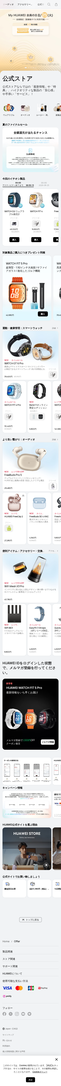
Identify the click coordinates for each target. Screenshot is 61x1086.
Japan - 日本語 (11, 1028)
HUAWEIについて (12, 973)
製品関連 (8, 951)
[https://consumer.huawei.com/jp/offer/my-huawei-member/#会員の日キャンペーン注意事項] (30, 41)
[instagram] (17, 1014)
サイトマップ (8, 1034)
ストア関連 (9, 958)
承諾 (30, 1079)
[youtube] (23, 1014)
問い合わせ (7, 1040)
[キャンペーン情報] (27, 804)
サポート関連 (10, 966)
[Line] (29, 1014)
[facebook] (4, 1014)
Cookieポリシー (40, 1071)
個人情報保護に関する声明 (14, 1051)
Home (6, 941)
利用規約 (6, 1046)
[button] (26, 67)
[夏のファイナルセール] (30, 149)
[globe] (4, 1029)
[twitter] (11, 1014)
